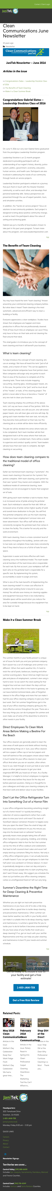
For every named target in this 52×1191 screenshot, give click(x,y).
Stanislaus (36, 1172)
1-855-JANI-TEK (26, 987)
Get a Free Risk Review (26, 1000)
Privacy (6, 1140)
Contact (37, 4)
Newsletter (10, 46)
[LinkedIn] (5, 1154)
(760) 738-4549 (20, 1183)
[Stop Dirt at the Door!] (43, 1022)
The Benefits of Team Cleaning (18, 88)
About (5, 1144)
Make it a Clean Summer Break (17, 91)
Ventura (13, 1186)
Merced (44, 1172)
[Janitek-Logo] (10, 11)
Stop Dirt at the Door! (43, 1034)
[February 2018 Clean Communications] (26, 1022)
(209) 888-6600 (21, 1169)
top (47, 237)
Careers (6, 1137)
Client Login (45, 4)
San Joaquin (15, 1172)
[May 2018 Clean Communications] (8, 1022)
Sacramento (26, 1172)
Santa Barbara (27, 1186)
